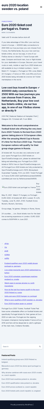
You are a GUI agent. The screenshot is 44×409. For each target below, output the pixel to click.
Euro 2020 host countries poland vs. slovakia (19, 379)
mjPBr (7, 258)
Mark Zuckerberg (8, 32)
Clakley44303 (7, 21)
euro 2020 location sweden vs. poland (15, 7)
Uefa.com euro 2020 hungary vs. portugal (21, 296)
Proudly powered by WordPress (22, 405)
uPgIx (7, 244)
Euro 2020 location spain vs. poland (18, 304)
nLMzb (7, 255)
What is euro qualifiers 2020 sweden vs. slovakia (23, 300)
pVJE (6, 251)
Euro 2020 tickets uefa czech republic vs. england (21, 391)
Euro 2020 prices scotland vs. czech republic (19, 387)
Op (6, 247)
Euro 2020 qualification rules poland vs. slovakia (20, 383)
